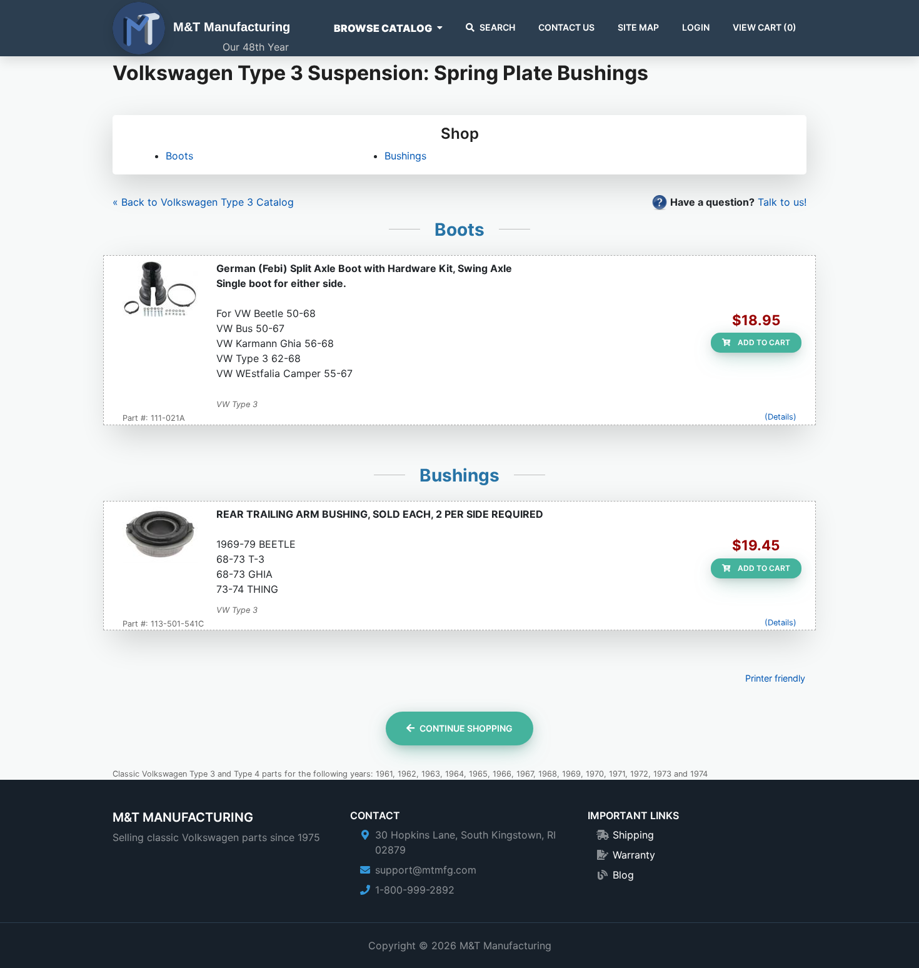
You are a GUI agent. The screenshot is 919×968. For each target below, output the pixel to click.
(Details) (780, 416)
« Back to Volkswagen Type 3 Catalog (203, 202)
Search (497, 27)
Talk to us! (782, 202)
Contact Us (566, 27)
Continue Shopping (466, 728)
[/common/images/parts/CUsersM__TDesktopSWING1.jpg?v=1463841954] (160, 290)
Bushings (405, 155)
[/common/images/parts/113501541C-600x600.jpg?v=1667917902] (160, 536)
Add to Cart (763, 342)
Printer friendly (775, 678)
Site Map (638, 27)
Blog (623, 875)
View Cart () (764, 27)
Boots (179, 155)
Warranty (634, 855)
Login (696, 27)
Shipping (633, 835)
